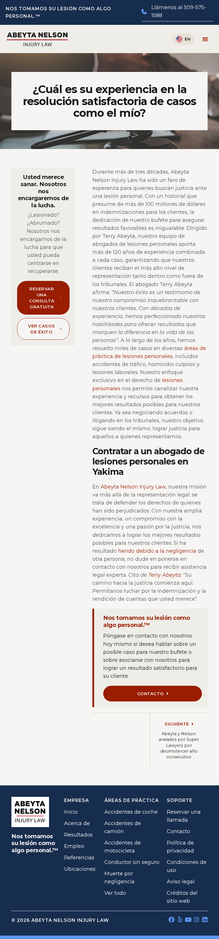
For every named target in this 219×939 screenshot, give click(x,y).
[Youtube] (188, 920)
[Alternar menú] (205, 39)
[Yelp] (180, 920)
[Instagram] (196, 920)
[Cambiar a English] (183, 39)
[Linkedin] (205, 920)
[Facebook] (172, 920)
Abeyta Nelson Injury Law (133, 487)
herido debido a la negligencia (157, 551)
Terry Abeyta (164, 575)
